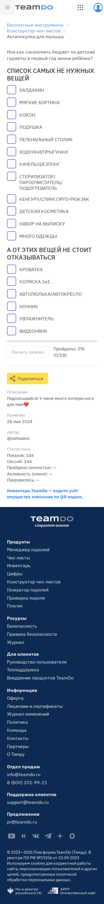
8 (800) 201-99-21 (27, 782)
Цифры (15, 573)
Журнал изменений (28, 714)
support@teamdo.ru (28, 802)
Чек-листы (18, 558)
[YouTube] (11, 836)
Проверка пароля (26, 598)
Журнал (15, 642)
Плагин (15, 606)
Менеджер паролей (28, 549)
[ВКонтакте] (35, 836)
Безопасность (22, 626)
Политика (17, 722)
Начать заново (28, 352)
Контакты (18, 738)
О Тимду (16, 754)
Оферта (15, 698)
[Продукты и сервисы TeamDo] (80, 7)
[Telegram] (48, 836)
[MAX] (72, 836)
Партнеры (18, 746)
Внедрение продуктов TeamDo (40, 678)
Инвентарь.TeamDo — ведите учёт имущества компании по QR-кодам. (45, 493)
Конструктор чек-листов (34, 582)
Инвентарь (18, 565)
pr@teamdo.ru (22, 822)
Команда (17, 730)
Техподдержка (23, 670)
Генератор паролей (28, 590)
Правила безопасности (32, 634)
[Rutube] (23, 836)
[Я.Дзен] (60, 836)
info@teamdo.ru (23, 774)
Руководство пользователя (37, 662)
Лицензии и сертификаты (35, 706)
